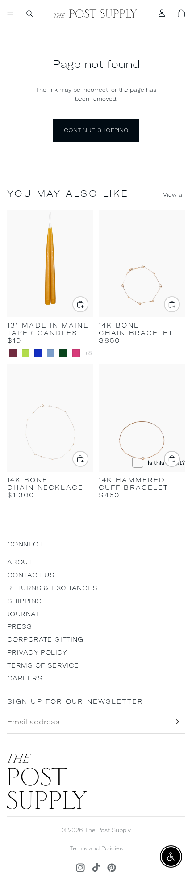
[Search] (29, 13)
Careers (24, 678)
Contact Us (30, 575)
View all (174, 194)
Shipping (24, 601)
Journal (23, 614)
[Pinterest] (111, 867)
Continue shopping (96, 130)
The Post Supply (108, 830)
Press (19, 626)
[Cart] (181, 13)
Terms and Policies (96, 848)
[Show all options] (88, 353)
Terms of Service (43, 665)
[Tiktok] (96, 867)
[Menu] (10, 13)
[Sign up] (175, 722)
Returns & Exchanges (52, 588)
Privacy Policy (37, 652)
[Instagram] (80, 867)
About (19, 562)
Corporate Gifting (45, 639)
